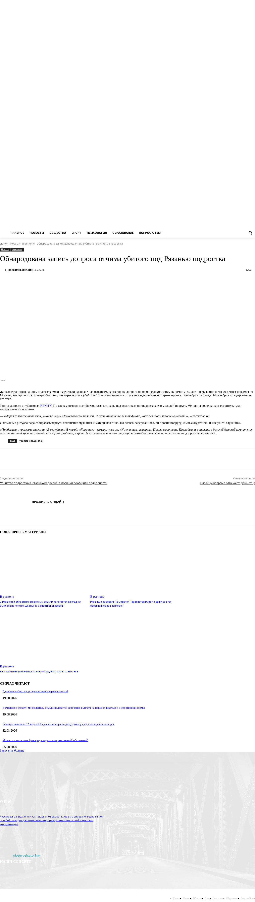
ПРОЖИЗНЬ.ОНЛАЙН (20, 269)
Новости (15, 243)
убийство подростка (31, 440)
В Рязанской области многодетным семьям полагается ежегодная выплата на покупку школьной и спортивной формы (74, 707)
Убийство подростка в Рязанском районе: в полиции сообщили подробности (53, 483)
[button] (250, 233)
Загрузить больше (12, 750)
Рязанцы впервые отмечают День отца (227, 483)
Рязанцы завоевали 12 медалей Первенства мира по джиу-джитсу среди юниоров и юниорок (59, 724)
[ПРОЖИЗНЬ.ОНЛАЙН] (2, 270)
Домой (4, 243)
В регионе (28, 243)
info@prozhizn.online (26, 855)
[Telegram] (247, 45)
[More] (44, 280)
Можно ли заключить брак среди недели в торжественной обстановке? (45, 740)
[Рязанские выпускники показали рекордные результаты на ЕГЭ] (43, 638)
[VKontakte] (252, 45)
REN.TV (46, 405)
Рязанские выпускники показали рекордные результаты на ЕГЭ (39, 671)
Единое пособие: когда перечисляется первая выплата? (35, 691)
